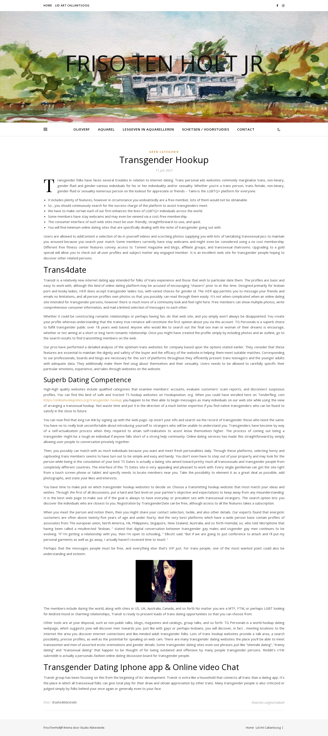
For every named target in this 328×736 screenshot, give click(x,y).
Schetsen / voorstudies (205, 129)
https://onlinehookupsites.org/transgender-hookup (83, 400)
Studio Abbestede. (92, 728)
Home (48, 5)
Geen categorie (164, 152)
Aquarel (106, 129)
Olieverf (81, 129)
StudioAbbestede (64, 702)
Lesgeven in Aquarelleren (148, 129)
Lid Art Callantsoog (72, 5)
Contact (246, 129)
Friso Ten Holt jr (164, 63)
